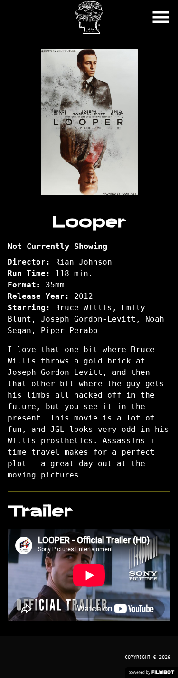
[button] (161, 17)
